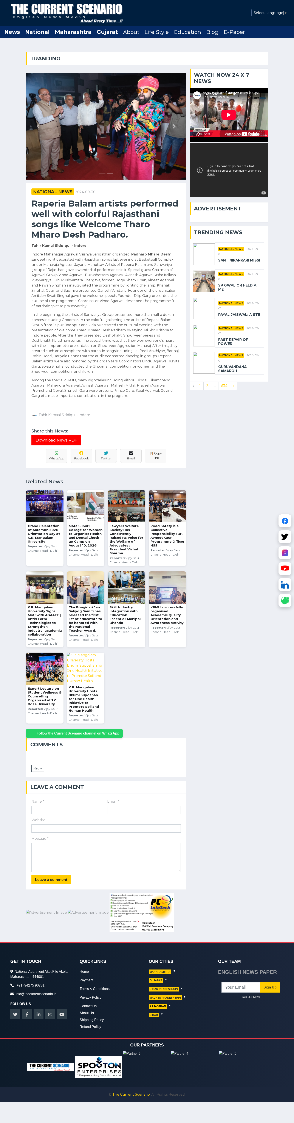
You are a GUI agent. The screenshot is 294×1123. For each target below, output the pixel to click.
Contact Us (88, 1006)
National (37, 32)
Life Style (156, 32)
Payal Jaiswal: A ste (239, 315)
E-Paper (234, 32)
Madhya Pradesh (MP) (165, 997)
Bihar (154, 1014)
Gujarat (107, 32)
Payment (86, 980)
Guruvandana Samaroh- (232, 369)
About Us (87, 1013)
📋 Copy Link (156, 455)
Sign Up (270, 987)
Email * (113, 801)
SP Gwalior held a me (237, 287)
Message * (40, 838)
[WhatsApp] (285, 601)
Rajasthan (158, 1006)
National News (53, 191)
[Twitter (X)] (285, 537)
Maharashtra (73, 32)
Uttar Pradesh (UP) (164, 989)
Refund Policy (90, 1027)
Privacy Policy (90, 997)
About (131, 32)
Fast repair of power (233, 342)
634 (224, 386)
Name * (37, 801)
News (12, 32)
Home (84, 971)
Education (187, 32)
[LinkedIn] (285, 585)
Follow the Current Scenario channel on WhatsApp (78, 733)
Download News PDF (56, 440)
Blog (212, 32)
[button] (38, 126)
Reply (37, 768)
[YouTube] (285, 569)
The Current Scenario (131, 1094)
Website (38, 820)
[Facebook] (285, 521)
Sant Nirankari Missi (239, 260)
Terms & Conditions (95, 989)
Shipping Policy (92, 1020)
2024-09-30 (85, 192)
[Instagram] (285, 553)
